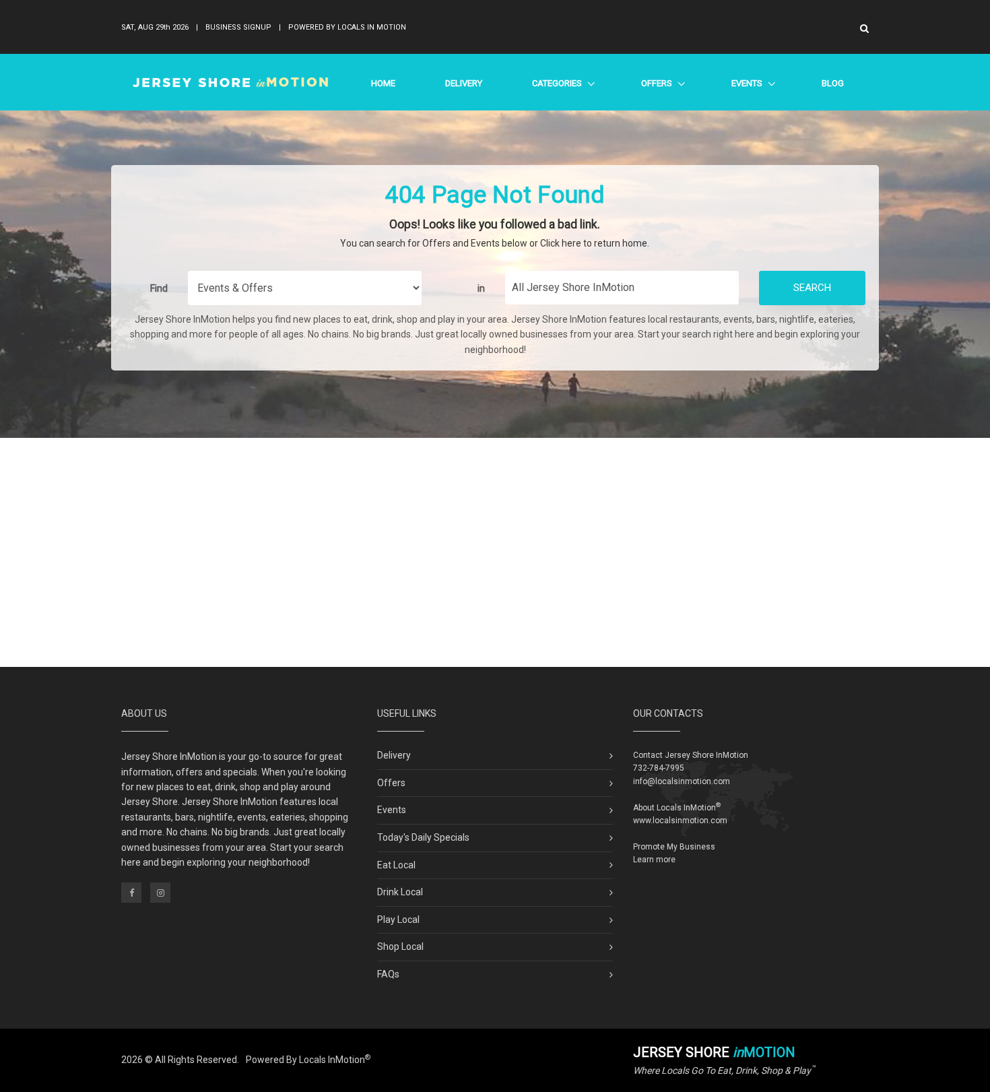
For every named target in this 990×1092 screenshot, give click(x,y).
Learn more (654, 859)
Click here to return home (593, 243)
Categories (556, 83)
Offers (656, 83)
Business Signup (238, 27)
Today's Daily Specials (423, 837)
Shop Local (400, 946)
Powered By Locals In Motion (347, 27)
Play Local (398, 919)
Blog (833, 83)
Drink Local (400, 892)
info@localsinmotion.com (681, 781)
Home (383, 83)
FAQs (388, 974)
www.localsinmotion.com (680, 820)
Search (812, 288)
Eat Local (396, 865)
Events (746, 83)
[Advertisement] (495, 552)
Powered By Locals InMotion (308, 1059)
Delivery (463, 83)
